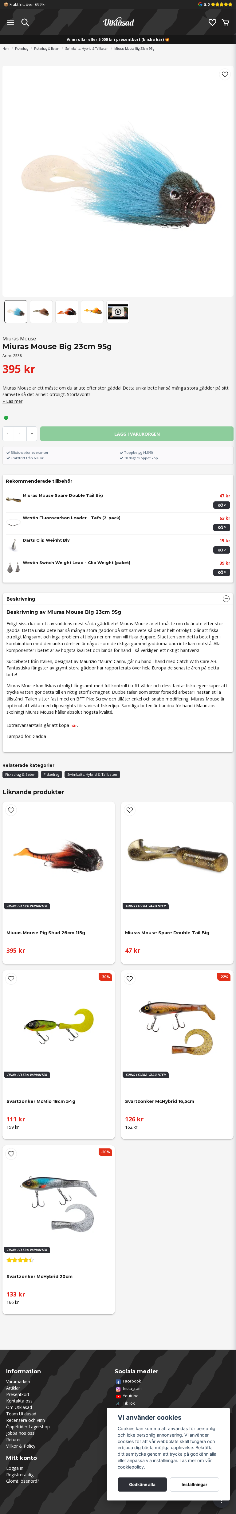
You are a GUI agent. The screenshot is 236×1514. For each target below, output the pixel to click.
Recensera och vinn (25, 1420)
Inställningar (194, 1484)
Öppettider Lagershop (28, 1427)
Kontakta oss (19, 1401)
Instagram (132, 1388)
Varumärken (18, 1381)
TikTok (129, 1403)
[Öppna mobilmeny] (10, 22)
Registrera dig (19, 1474)
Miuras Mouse (19, 338)
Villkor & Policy (20, 1446)
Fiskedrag (21, 48)
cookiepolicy (131, 1466)
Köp (222, 505)
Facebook (132, 1381)
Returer (13, 1439)
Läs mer (14, 401)
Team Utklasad (21, 1414)
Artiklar (13, 1388)
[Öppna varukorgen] (225, 22)
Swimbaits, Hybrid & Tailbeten (86, 48)
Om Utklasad (19, 1407)
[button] (224, 74)
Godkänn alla (142, 1484)
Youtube (131, 1395)
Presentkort (18, 1394)
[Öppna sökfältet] (25, 22)
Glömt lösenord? (22, 1481)
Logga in (14, 1468)
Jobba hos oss (20, 1433)
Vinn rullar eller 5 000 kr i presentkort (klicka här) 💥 (118, 39)
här (73, 725)
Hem (5, 48)
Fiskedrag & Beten (46, 48)
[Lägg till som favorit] (212, 22)
